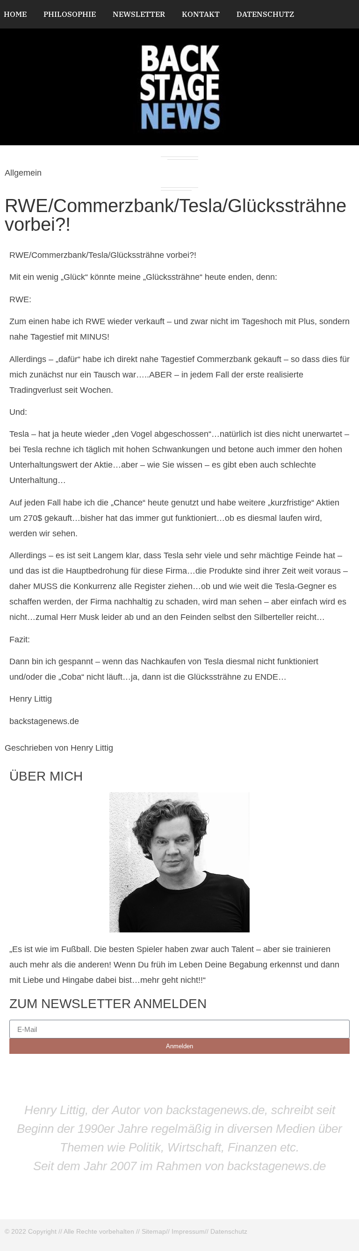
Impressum (188, 1231)
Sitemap (154, 1231)
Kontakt (201, 14)
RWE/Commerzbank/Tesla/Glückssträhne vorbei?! (175, 215)
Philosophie (69, 14)
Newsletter (139, 14)
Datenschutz (265, 14)
